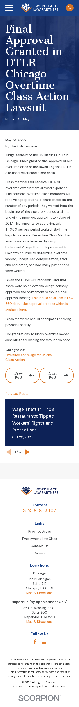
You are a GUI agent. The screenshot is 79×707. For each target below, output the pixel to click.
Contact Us (39, 546)
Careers (40, 553)
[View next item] (27, 452)
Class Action (15, 360)
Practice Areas (39, 531)
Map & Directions (39, 593)
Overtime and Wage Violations (28, 355)
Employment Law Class (39, 539)
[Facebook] (35, 641)
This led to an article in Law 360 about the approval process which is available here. (39, 304)
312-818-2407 (39, 510)
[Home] (39, 7)
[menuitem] (18, 687)
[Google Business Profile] (44, 641)
